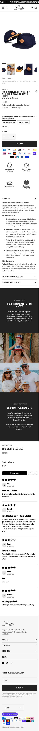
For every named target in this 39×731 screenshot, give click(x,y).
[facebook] (3, 665)
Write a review (14, 473)
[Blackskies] (19, 7)
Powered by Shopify (20, 729)
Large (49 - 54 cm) (24, 123)
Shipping (12, 105)
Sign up (17, 690)
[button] (36, 91)
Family (9, 78)
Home (3, 78)
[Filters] (30, 473)
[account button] (32, 7)
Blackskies (10, 729)
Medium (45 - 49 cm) (9, 123)
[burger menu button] (3, 7)
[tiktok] (12, 665)
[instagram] (7, 665)
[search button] (7, 7)
